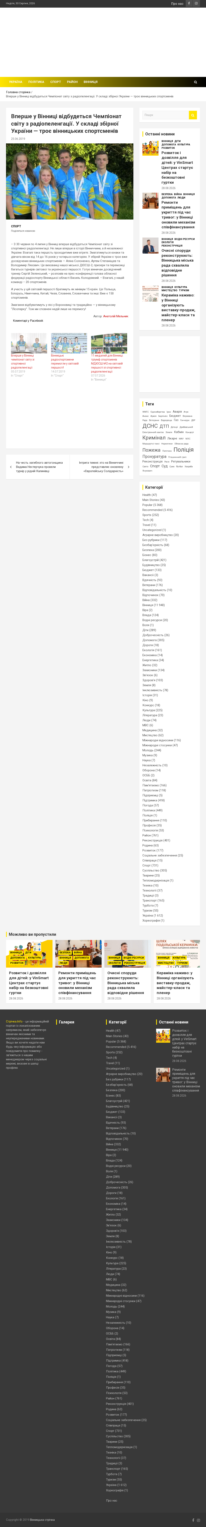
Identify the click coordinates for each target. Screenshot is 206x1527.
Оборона (148, 770)
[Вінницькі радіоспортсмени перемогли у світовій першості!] (69, 343)
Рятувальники (180, 461)
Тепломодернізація (155, 880)
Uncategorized (152, 530)
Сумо (171, 466)
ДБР (193, 420)
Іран (169, 412)
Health (146, 495)
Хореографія (151, 920)
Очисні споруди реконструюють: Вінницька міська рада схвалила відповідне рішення (178, 262)
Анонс (145, 416)
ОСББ (146, 775)
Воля (145, 625)
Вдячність (149, 580)
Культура (183, 144)
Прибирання (150, 820)
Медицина (149, 730)
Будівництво (151, 565)
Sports (146, 515)
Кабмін (179, 432)
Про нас (177, 4)
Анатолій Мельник (115, 316)
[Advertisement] (139, 42)
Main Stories (150, 500)
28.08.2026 (169, 188)
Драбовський (186, 427)
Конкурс (148, 705)
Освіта (146, 780)
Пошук (193, 115)
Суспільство (150, 870)
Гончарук (185, 420)
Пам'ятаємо (150, 785)
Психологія (150, 830)
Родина (147, 845)
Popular (147, 505)
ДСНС (150, 426)
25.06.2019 (18, 138)
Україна (15, 82)
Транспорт (149, 900)
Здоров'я (148, 680)
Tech (145, 520)
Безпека (167, 194)
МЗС (187, 438)
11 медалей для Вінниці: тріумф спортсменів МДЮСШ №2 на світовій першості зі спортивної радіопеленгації (107, 363)
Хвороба (189, 466)
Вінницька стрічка (42, 1520)
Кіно (145, 700)
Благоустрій (150, 560)
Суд (165, 466)
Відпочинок (150, 595)
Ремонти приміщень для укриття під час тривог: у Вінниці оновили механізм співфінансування (178, 214)
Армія (153, 416)
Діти (177, 141)
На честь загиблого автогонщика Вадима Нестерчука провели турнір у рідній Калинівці (39, 467)
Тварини (148, 875)
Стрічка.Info (14, 1021)
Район (72, 82)
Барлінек (163, 416)
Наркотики (167, 443)
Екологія (168, 242)
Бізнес (146, 555)
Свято (145, 466)
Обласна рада (181, 443)
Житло (146, 665)
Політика (36, 82)
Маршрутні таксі (151, 443)
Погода (147, 805)
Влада (146, 615)
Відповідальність (154, 590)
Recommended (152, 510)
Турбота (148, 905)
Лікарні (172, 438)
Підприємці (150, 795)
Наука (146, 760)
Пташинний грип (177, 457)
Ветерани (154, 420)
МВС (145, 725)
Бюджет (175, 416)
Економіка (149, 655)
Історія (147, 695)
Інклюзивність (152, 690)
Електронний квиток (153, 432)
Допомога (169, 144)
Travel (146, 525)
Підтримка (149, 800)
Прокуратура (154, 456)
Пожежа (151, 450)
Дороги (147, 645)
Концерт (189, 432)
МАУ (181, 438)
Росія (166, 461)
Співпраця (149, 860)
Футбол (179, 466)
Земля (169, 432)
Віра (145, 610)
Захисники (149, 670)
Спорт (55, 82)
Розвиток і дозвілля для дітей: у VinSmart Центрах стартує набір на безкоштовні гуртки (177, 167)
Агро (186, 412)
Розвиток (168, 148)
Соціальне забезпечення (159, 855)
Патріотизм (150, 790)
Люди (181, 197)
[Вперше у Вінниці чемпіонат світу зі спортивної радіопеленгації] (29, 343)
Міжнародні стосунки (157, 745)
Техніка (147, 885)
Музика (147, 755)
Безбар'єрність (152, 545)
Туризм (184, 290)
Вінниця (91, 82)
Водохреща (166, 420)
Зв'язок (147, 675)
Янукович (147, 470)
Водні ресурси (184, 239)
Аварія (177, 411)
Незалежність (152, 765)
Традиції (148, 895)
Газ (176, 420)
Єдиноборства (157, 412)
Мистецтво (169, 290)
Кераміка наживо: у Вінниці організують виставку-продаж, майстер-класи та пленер (178, 307)
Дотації (174, 427)
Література (149, 715)
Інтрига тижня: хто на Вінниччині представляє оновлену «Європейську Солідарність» (101, 467)
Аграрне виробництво (157, 535)
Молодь (147, 750)
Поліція (183, 449)
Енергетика (150, 660)
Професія (149, 825)
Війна (178, 194)
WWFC (145, 412)
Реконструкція (172, 245)
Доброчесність (153, 635)
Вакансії (148, 575)
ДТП (164, 426)
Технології (149, 890)
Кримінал (154, 438)
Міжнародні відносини (157, 740)
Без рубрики (151, 540)
